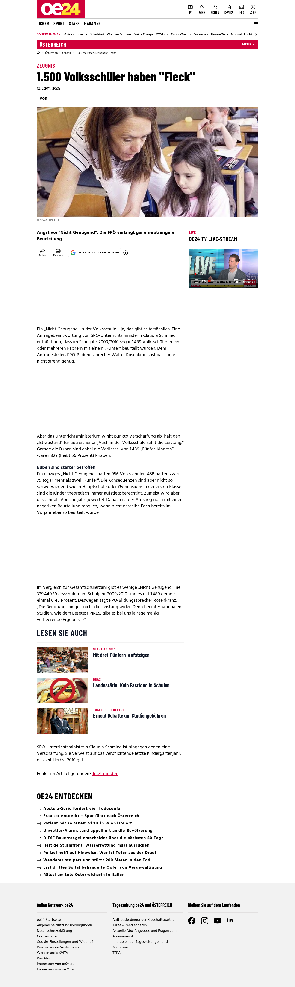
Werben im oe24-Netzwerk (58, 947)
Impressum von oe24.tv (55, 970)
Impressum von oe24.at (55, 964)
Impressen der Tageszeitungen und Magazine (140, 944)
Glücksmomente (75, 35)
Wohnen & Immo (119, 35)
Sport (58, 23)
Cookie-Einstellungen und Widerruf (65, 942)
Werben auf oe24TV (52, 953)
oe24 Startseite (49, 920)
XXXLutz (162, 35)
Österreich (53, 44)
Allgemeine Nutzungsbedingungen (64, 925)
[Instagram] (204, 920)
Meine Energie (143, 35)
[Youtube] (217, 920)
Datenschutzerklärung (54, 931)
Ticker (43, 23)
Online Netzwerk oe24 (55, 905)
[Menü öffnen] (255, 23)
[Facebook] (191, 920)
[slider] (211, 281)
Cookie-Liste (47, 936)
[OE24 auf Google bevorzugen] (125, 252)
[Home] (39, 53)
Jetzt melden (105, 774)
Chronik (66, 53)
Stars (74, 23)
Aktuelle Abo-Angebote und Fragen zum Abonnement (144, 933)
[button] (196, 281)
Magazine (92, 23)
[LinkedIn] (230, 920)
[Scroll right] (256, 34)
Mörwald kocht (241, 35)
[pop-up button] (243, 281)
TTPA (116, 953)
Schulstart (97, 35)
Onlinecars (201, 35)
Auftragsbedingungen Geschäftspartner (144, 920)
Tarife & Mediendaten (129, 925)
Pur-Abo (43, 958)
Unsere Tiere (219, 35)
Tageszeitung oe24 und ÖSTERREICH (142, 905)
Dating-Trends (181, 35)
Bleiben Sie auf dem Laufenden (214, 905)
